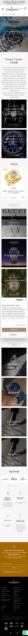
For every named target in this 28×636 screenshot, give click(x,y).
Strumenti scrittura (5, 591)
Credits (15, 609)
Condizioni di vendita (16, 592)
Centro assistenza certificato (17, 600)
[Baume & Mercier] (5, 479)
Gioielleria (4, 589)
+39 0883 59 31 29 (17, 617)
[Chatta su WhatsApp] (24, 632)
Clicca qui (19, 4)
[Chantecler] (23, 479)
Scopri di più (14, 205)
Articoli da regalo (5, 595)
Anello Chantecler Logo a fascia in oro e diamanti (13, 192)
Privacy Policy (9, 571)
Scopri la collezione (14, 45)
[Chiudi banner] (25, 300)
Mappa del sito (17, 603)
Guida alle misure (17, 598)
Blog (2, 609)
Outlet (2, 597)
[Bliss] (14, 479)
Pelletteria (3, 593)
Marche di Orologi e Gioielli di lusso (6, 600)
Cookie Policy (16, 607)
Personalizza (13, 334)
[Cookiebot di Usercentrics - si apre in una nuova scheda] (17, 300)
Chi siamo (3, 606)
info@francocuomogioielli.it (6, 619)
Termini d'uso (16, 587)
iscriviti (14, 567)
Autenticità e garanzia (16, 595)
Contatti (3, 607)
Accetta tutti (14, 329)
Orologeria (4, 587)
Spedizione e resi (17, 589)
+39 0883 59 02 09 (10, 617)
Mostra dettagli (19, 325)
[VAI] (25, 14)
